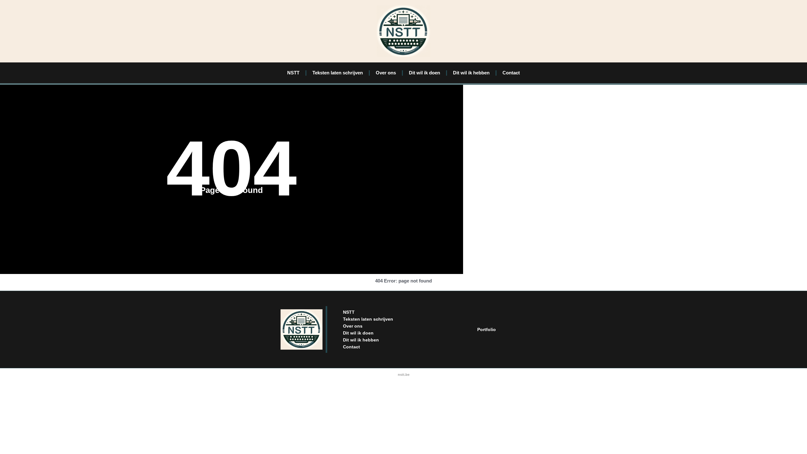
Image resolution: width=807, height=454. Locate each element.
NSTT (293, 72)
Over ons (386, 72)
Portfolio (486, 329)
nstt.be (403, 374)
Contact (511, 72)
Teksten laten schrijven (337, 72)
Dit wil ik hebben (471, 72)
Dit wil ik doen (424, 72)
